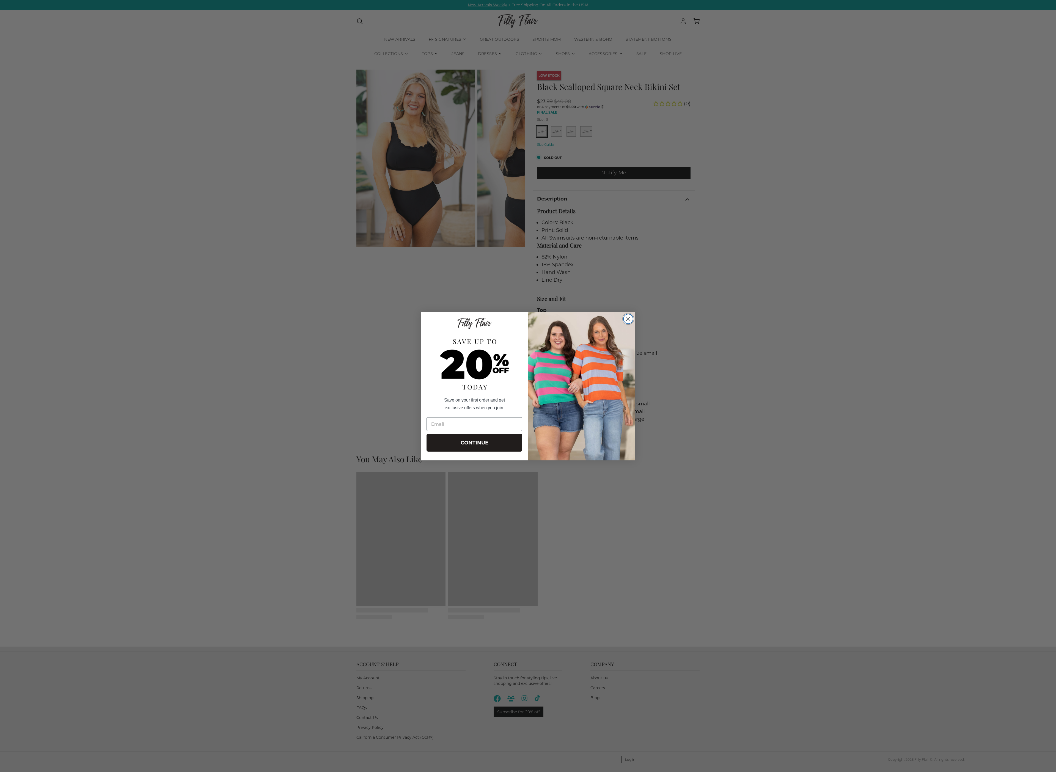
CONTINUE (474, 443)
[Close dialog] (628, 319)
